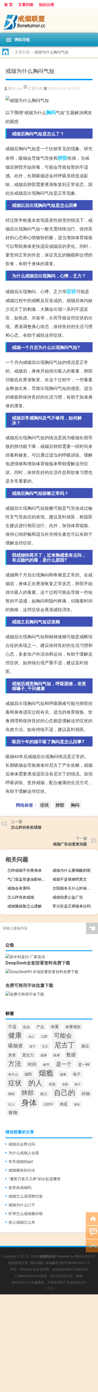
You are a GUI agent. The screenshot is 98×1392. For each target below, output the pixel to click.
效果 (56, 1055)
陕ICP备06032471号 (75, 1262)
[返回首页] (92, 1218)
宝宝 (45, 1046)
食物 (12, 1112)
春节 (46, 1064)
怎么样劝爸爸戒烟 (26, 827)
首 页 (8, 4)
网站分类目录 (84, 1256)
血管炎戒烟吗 (19, 1187)
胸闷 (51, 112)
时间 (32, 1064)
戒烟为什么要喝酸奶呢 (72, 870)
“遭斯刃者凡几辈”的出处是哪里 (34, 1178)
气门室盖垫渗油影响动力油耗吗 (29, 879)
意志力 (28, 1054)
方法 (14, 1063)
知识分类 (46, 4)
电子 (77, 1074)
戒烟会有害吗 (18, 888)
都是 (64, 1103)
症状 (71, 291)
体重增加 (73, 1026)
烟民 (28, 1074)
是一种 (84, 1064)
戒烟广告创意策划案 (70, 843)
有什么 (13, 1074)
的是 (52, 1084)
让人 (11, 1104)
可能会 (63, 1035)
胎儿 (43, 1093)
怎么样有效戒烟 (20, 897)
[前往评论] (92, 1232)
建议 (85, 1045)
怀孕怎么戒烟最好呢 (25, 1213)
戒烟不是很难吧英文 (70, 879)
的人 (35, 1082)
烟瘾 (46, 1072)
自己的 (64, 1092)
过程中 (48, 1104)
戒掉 (43, 1055)
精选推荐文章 (18, 1262)
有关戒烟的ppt (20, 1161)
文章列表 (25, 4)
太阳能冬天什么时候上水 (73, 888)
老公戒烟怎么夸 (21, 1222)
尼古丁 (64, 1044)
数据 (71, 1054)
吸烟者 (15, 1045)
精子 (78, 1084)
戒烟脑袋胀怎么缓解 (24, 906)
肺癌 (11, 1093)
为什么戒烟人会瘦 (23, 1152)
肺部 (63, 157)
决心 (31, 1036)
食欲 (77, 1104)
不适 (12, 1026)
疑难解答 (52, 1262)
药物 (86, 1093)
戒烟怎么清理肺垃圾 (25, 1196)
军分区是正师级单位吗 (72, 906)
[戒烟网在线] (49, 21)
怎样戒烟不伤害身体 (24, 870)
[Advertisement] (49, 1343)
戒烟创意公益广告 (68, 897)
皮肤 (65, 1084)
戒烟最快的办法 (21, 1170)
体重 (55, 1026)
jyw (20, 88)
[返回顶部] (92, 1245)
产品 (40, 1026)
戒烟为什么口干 (21, 1204)
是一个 (64, 1063)
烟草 (63, 1074)
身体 (29, 1102)
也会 (26, 1026)
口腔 (44, 1036)
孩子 (32, 1046)
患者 (12, 1054)
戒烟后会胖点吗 (21, 1144)
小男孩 (49, 1287)
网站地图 (36, 1262)
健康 (15, 1035)
